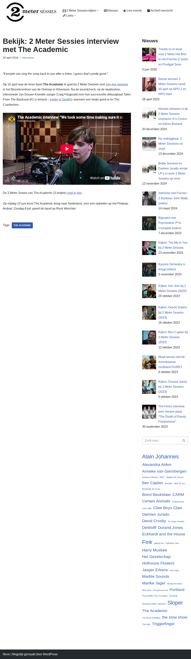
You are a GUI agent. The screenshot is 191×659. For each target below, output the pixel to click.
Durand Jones (170, 527)
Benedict (169, 483)
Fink (147, 542)
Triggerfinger (163, 624)
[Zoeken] (184, 440)
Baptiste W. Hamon (175, 477)
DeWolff (149, 527)
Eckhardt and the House (163, 534)
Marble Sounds (155, 576)
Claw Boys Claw (167, 508)
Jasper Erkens (155, 570)
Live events (134, 10)
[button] (98, 10)
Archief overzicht (162, 10)
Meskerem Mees (174, 584)
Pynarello (173, 596)
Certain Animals (156, 501)
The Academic (22, 225)
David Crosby (154, 521)
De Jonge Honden (176, 521)
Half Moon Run (172, 543)
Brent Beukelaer (156, 494)
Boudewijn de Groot (151, 489)
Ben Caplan (152, 483)
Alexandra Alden (156, 464)
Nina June (146, 590)
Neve (6, 654)
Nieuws (113, 10)
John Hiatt (174, 570)
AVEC (162, 477)
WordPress (50, 654)
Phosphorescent (160, 590)
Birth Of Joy (179, 483)
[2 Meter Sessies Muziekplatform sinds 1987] (29, 12)
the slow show (174, 617)
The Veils (146, 624)
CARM (178, 494)
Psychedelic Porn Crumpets (154, 596)
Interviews (28, 57)
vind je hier (74, 192)
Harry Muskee (154, 550)
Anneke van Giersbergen (164, 471)
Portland (177, 589)
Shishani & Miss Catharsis (154, 604)
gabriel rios (159, 543)
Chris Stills (147, 508)
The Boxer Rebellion (151, 618)
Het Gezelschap (156, 556)
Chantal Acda (178, 502)
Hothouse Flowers (158, 563)
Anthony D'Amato (150, 477)
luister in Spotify (60, 99)
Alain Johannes (160, 456)
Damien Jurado (155, 514)
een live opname (117, 84)
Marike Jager (153, 583)
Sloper (175, 603)
